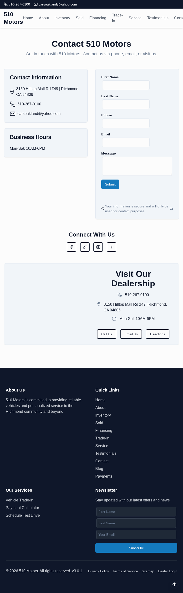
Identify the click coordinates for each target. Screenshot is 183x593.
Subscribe (136, 548)
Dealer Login (167, 571)
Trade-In (117, 18)
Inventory (62, 18)
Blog (99, 469)
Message (108, 153)
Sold (80, 18)
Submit (110, 184)
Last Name (109, 96)
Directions (157, 334)
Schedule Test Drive (23, 515)
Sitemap (148, 571)
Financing (97, 18)
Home (28, 18)
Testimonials (157, 18)
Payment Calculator (22, 508)
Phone (106, 115)
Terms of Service (125, 571)
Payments (103, 476)
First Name (110, 77)
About (44, 18)
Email (105, 134)
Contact (101, 461)
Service (135, 18)
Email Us (131, 334)
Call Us (106, 334)
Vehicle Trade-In (19, 500)
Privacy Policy (98, 571)
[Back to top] (174, 584)
